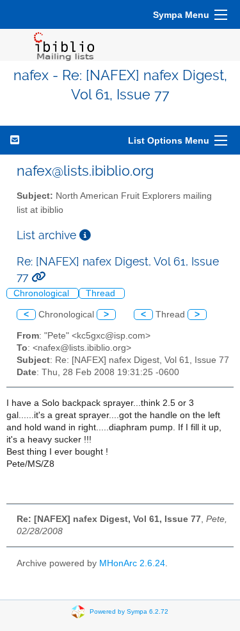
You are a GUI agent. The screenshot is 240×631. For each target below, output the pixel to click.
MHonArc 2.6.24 (132, 563)
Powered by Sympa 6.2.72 (129, 611)
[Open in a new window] (85, 235)
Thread (102, 293)
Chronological (42, 293)
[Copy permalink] (38, 276)
